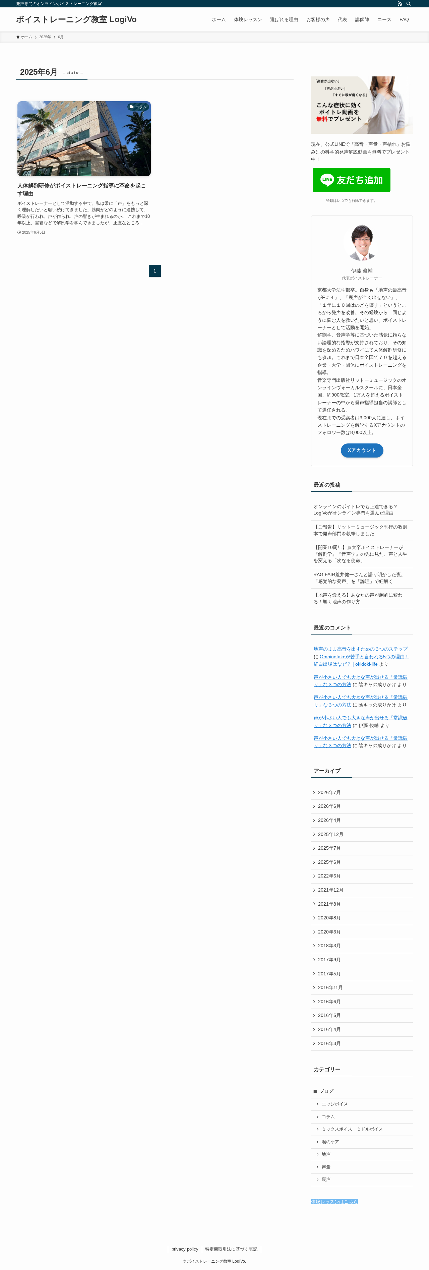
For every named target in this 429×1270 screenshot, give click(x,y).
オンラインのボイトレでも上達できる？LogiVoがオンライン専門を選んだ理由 (355, 510)
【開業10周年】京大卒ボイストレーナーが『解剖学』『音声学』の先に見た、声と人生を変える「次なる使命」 (360, 554)
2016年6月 (329, 1001)
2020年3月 (329, 931)
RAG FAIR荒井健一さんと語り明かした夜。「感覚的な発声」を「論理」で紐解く (359, 578)
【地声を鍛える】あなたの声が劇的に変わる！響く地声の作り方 (358, 598)
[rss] (399, 3)
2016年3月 (329, 1043)
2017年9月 (329, 959)
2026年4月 (329, 820)
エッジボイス (335, 1104)
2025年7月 (329, 848)
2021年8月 (329, 904)
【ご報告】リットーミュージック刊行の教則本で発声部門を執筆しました (360, 530)
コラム (328, 1116)
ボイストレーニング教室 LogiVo (76, 19)
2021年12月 (331, 890)
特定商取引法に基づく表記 (231, 1249)
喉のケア (330, 1142)
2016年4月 (329, 1029)
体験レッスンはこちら (334, 1201)
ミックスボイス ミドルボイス (352, 1129)
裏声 (326, 1179)
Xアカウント (362, 450)
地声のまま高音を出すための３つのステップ (361, 649)
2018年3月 (329, 945)
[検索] (408, 3)
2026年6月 (329, 806)
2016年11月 (330, 987)
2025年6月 (329, 862)
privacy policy (185, 1249)
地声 (326, 1154)
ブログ (326, 1091)
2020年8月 (329, 917)
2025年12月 (331, 834)
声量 (326, 1167)
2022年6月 (329, 876)
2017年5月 (329, 973)
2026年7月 (329, 792)
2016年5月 (329, 1015)
